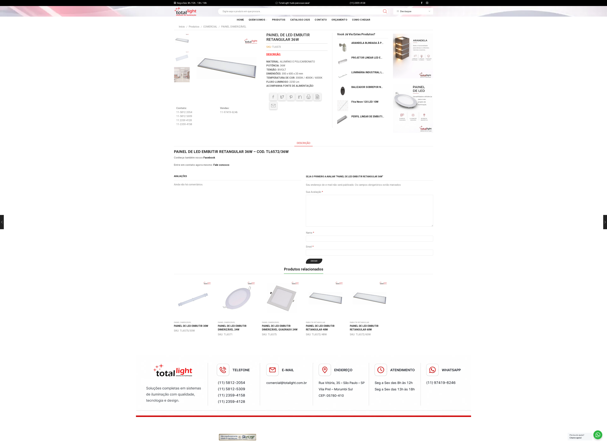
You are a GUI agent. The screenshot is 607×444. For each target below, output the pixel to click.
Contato (321, 19)
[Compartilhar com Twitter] (282, 97)
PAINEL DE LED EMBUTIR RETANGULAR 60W (364, 327)
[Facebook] (422, 3)
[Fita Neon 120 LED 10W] (342, 105)
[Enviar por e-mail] (273, 105)
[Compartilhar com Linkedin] (300, 97)
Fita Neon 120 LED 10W (364, 101)
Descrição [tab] (303, 143)
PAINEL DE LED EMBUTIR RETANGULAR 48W (320, 327)
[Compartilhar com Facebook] (273, 97)
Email (310, 246)
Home (240, 19)
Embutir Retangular (315, 322)
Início (182, 26)
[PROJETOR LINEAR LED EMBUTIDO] (342, 61)
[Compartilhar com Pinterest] (291, 97)
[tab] (303, 143)
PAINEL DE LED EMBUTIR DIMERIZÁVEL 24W (232, 327)
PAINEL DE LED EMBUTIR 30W (191, 325)
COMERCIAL (210, 26)
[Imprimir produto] (308, 97)
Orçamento (339, 19)
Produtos (278, 19)
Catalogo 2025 (300, 19)
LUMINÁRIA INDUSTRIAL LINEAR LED (367, 72)
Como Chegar (361, 19)
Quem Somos (257, 19)
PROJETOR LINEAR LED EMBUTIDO (367, 57)
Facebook (209, 157)
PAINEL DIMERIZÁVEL (233, 26)
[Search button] (385, 11)
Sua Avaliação (314, 191)
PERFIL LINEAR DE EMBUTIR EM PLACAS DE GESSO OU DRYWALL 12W (367, 116)
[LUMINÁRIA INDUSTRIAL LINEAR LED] (342, 76)
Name (310, 232)
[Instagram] (427, 3)
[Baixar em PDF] (317, 97)
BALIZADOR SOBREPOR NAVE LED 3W (367, 87)
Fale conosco (221, 164)
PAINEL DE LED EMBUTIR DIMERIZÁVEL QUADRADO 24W (279, 327)
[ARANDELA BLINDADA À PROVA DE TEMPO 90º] (342, 46)
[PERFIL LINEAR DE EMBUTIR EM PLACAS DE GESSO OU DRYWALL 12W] (342, 120)
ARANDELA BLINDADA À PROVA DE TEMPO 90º (367, 42)
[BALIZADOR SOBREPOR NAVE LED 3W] (342, 90)
